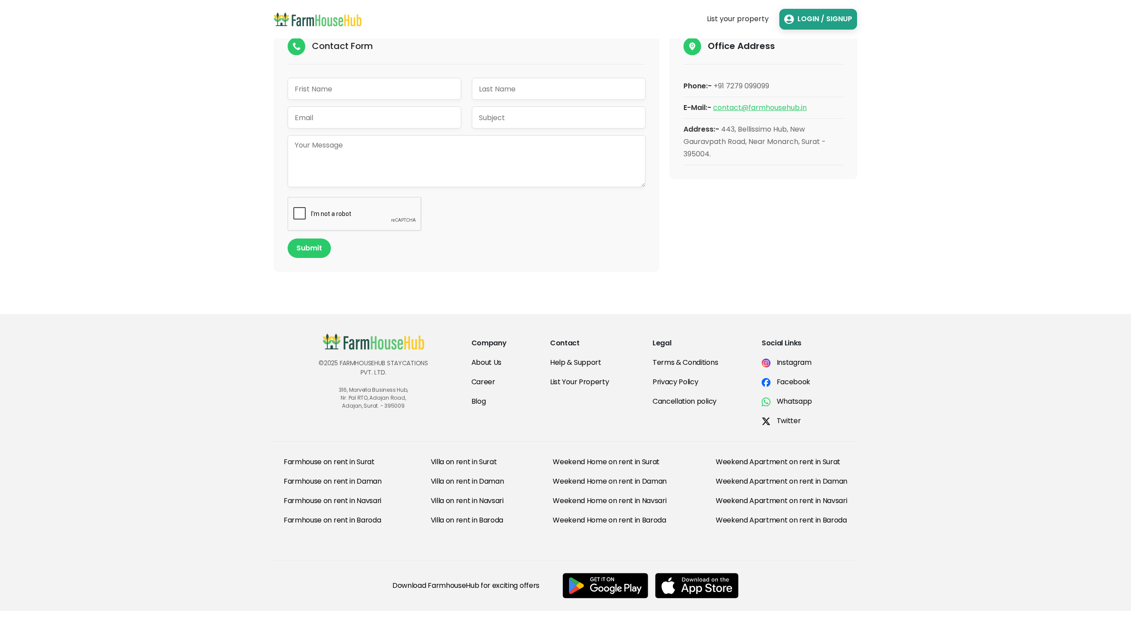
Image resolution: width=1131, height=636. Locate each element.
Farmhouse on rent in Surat (329, 462)
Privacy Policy (675, 382)
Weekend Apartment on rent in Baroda (781, 520)
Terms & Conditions (685, 362)
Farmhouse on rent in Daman (333, 481)
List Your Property (579, 382)
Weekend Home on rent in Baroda (609, 520)
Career (483, 382)
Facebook (792, 382)
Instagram (793, 362)
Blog (478, 401)
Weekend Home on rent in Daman (610, 481)
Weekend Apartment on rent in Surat (778, 462)
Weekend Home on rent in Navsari (609, 501)
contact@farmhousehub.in (760, 107)
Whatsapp (793, 401)
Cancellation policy (685, 401)
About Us (486, 362)
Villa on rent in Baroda (467, 520)
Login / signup (824, 19)
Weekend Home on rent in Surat (606, 462)
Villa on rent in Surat (464, 462)
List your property (738, 19)
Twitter (788, 421)
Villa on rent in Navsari (467, 501)
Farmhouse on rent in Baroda (332, 520)
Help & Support (575, 362)
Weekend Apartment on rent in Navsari (781, 501)
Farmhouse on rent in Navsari (332, 501)
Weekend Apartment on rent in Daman (781, 481)
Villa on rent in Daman (467, 481)
